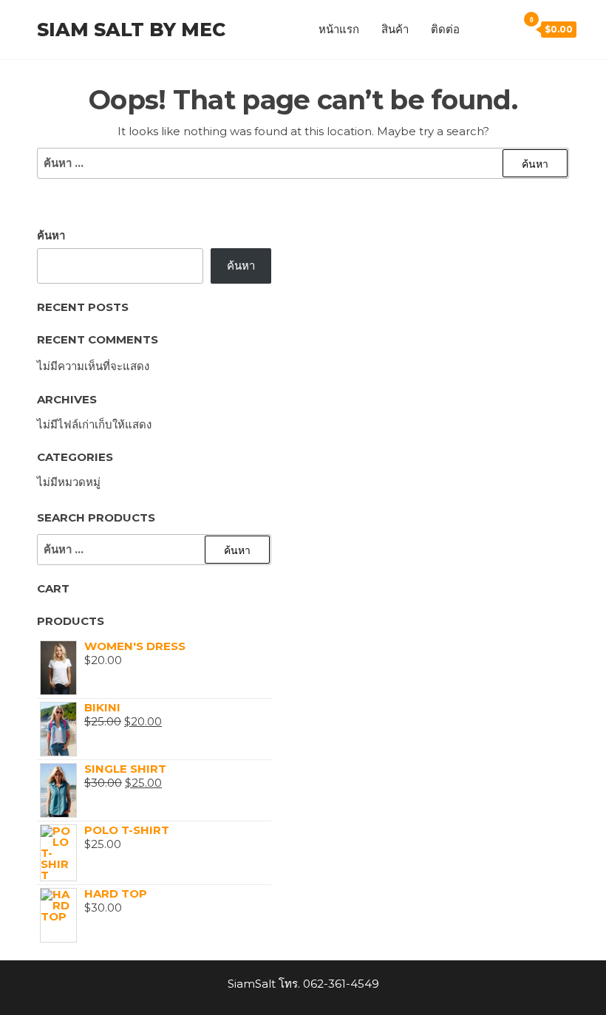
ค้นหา (51, 235)
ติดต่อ (445, 29)
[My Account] (481, 29)
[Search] (502, 29)
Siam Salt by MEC (131, 29)
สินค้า (395, 29)
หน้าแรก (339, 29)
